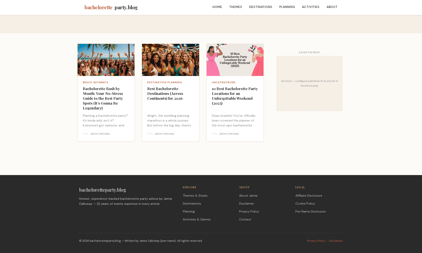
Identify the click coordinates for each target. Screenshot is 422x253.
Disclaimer (246, 203)
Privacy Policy (249, 211)
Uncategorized (224, 82)
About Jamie (248, 196)
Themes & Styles (195, 196)
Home (217, 7)
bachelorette (111, 7)
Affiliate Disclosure (308, 196)
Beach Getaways (95, 82)
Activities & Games (197, 219)
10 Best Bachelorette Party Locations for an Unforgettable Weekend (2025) (235, 95)
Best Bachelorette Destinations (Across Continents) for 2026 (165, 93)
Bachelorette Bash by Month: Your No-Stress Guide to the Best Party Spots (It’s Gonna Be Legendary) (103, 98)
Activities (310, 7)
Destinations (260, 7)
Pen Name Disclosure (310, 211)
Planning (287, 7)
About (332, 7)
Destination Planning (164, 82)
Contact (245, 219)
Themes (235, 7)
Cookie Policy (305, 203)
